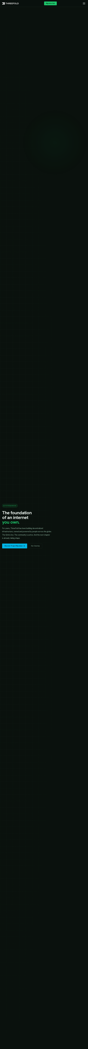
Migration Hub (50, 3)
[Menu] (84, 3)
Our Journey (35, 546)
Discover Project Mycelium (14, 546)
